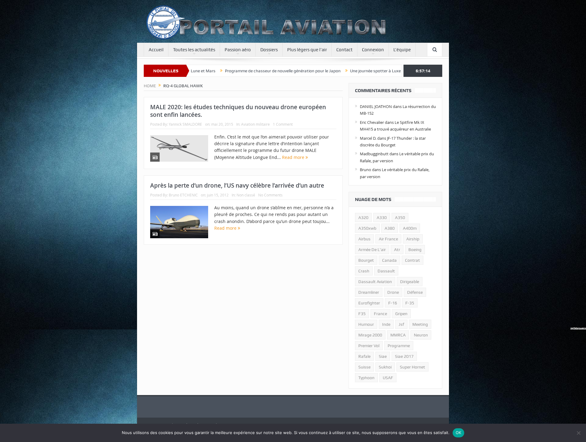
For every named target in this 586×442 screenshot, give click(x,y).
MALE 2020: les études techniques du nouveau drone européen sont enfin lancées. (238, 111)
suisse (364, 367)
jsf (401, 324)
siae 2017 (404, 356)
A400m (410, 228)
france (380, 313)
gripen (401, 313)
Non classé (246, 194)
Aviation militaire (255, 124)
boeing (414, 249)
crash (363, 270)
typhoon (366, 377)
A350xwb (367, 228)
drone (393, 292)
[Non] (578, 433)
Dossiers (269, 49)
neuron (421, 334)
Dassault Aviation (375, 281)
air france (388, 238)
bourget (366, 260)
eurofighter (369, 302)
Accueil (156, 49)
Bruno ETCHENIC (183, 194)
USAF (388, 377)
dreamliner (368, 292)
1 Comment (283, 124)
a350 (400, 217)
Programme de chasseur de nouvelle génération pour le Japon (249, 70)
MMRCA (398, 334)
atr (397, 249)
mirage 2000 (370, 334)
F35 (362, 313)
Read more (294, 157)
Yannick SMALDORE (185, 124)
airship (412, 238)
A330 (382, 217)
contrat (412, 260)
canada (389, 260)
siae (383, 356)
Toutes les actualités (194, 49)
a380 (390, 228)
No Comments (270, 194)
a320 (363, 217)
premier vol (368, 345)
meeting (420, 324)
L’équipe (402, 49)
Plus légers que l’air (307, 49)
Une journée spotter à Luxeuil (343, 70)
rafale (364, 356)
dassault (386, 270)
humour (366, 324)
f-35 (409, 302)
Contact (344, 49)
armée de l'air (372, 249)
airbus (364, 238)
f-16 (392, 302)
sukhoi (385, 367)
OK (458, 432)
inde (386, 324)
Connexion (373, 49)
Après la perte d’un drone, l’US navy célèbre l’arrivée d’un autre (237, 185)
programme (399, 345)
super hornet (412, 367)
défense (415, 292)
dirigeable (409, 281)
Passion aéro (238, 49)
